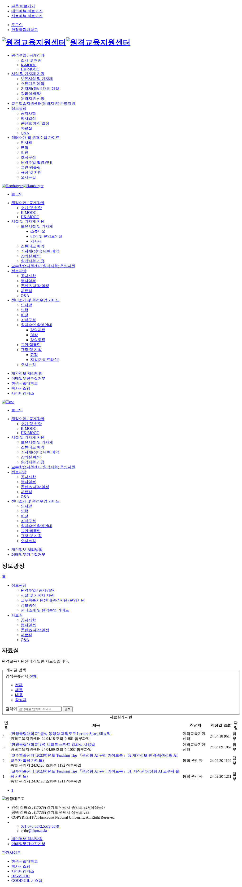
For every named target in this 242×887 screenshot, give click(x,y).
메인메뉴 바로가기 (27, 11)
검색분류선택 (17, 676)
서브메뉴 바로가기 (27, 16)
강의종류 (37, 340)
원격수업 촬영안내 (36, 162)
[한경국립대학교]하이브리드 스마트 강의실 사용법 (52, 744)
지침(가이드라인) (44, 360)
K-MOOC (28, 65)
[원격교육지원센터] (66, 42)
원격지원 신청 (32, 99)
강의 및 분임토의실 (46, 236)
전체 (33, 676)
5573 (47, 826)
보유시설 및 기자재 (37, 79)
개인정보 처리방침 (27, 373)
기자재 (36, 241)
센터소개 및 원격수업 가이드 (35, 138)
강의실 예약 (31, 94)
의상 (34, 335)
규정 (34, 355)
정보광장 (18, 108)
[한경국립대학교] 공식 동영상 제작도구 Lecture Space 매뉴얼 (60, 734)
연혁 (24, 147)
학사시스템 (20, 388)
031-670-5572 (31, 826)
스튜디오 (37, 231)
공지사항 (28, 113)
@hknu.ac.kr (37, 831)
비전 (24, 152)
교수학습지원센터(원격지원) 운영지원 (43, 103)
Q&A (25, 133)
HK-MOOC (30, 69)
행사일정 (28, 118)
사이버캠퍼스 (22, 393)
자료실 (26, 128)
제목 (19, 690)
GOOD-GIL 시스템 (26, 880)
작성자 (20, 700)
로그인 (17, 25)
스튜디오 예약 (32, 84)
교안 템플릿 (31, 167)
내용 (19, 695)
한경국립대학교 (24, 30)
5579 (55, 826)
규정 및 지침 (31, 172)
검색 (68, 709)
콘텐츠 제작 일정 (35, 123)
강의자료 (37, 330)
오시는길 (28, 177)
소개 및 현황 (31, 60)
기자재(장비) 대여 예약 (40, 89)
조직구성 (28, 157)
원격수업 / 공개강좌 (27, 55)
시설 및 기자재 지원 (27, 74)
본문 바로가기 (23, 6)
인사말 (26, 143)
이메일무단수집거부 (28, 378)
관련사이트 (11, 853)
